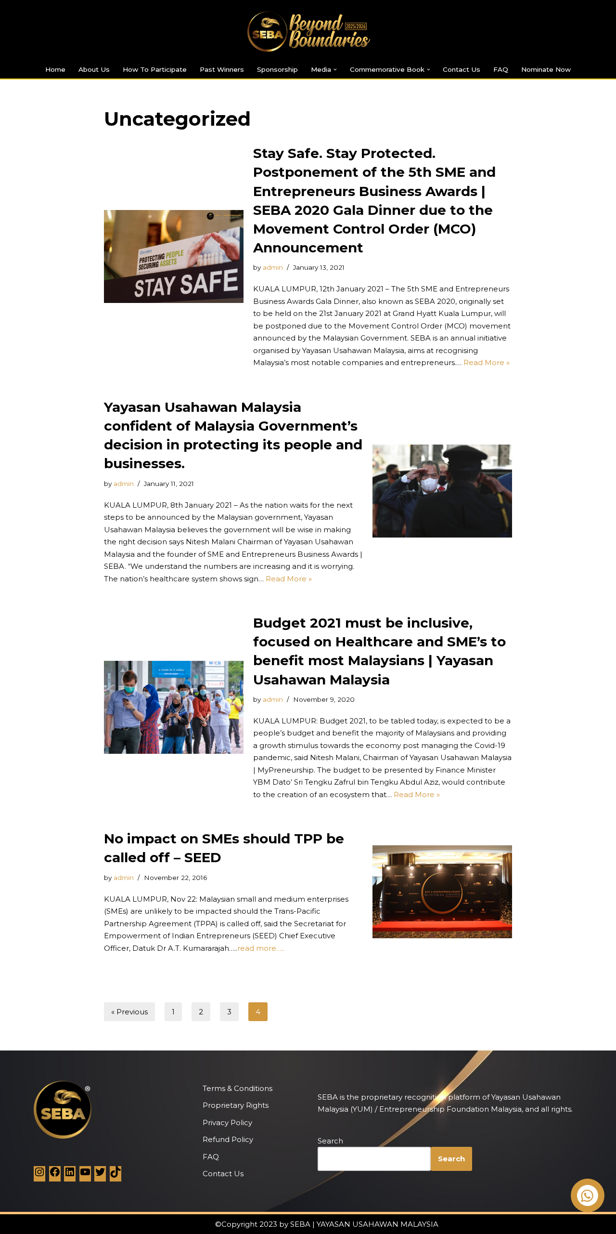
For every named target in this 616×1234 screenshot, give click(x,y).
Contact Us (461, 69)
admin (273, 267)
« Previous (129, 1011)
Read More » (486, 362)
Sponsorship (277, 69)
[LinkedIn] (70, 1175)
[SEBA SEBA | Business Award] (308, 31)
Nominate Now (546, 69)
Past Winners (222, 69)
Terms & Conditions (237, 1088)
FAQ (500, 69)
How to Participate (155, 69)
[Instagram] (39, 1175)
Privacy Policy (227, 1122)
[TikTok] (115, 1175)
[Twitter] (100, 1175)
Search (330, 1140)
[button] (335, 69)
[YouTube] (85, 1175)
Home (55, 69)
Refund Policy (228, 1139)
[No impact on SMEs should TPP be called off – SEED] (442, 891)
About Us (94, 69)
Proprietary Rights (236, 1105)
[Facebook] (55, 1175)
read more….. (260, 948)
